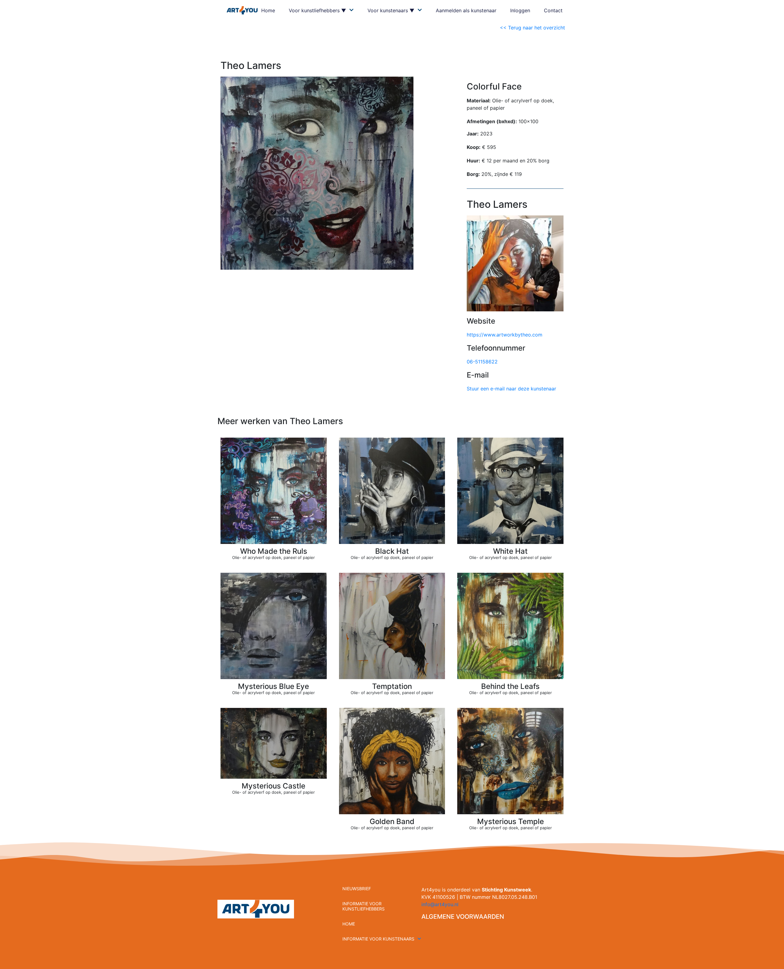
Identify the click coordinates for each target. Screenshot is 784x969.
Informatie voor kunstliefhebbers (363, 906)
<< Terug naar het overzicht (533, 28)
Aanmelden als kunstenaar (466, 10)
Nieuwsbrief (356, 888)
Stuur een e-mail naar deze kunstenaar (511, 389)
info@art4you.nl (439, 904)
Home (268, 10)
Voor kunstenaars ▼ (391, 10)
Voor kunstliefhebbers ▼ (317, 10)
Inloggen (520, 10)
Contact (553, 10)
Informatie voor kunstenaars (378, 938)
